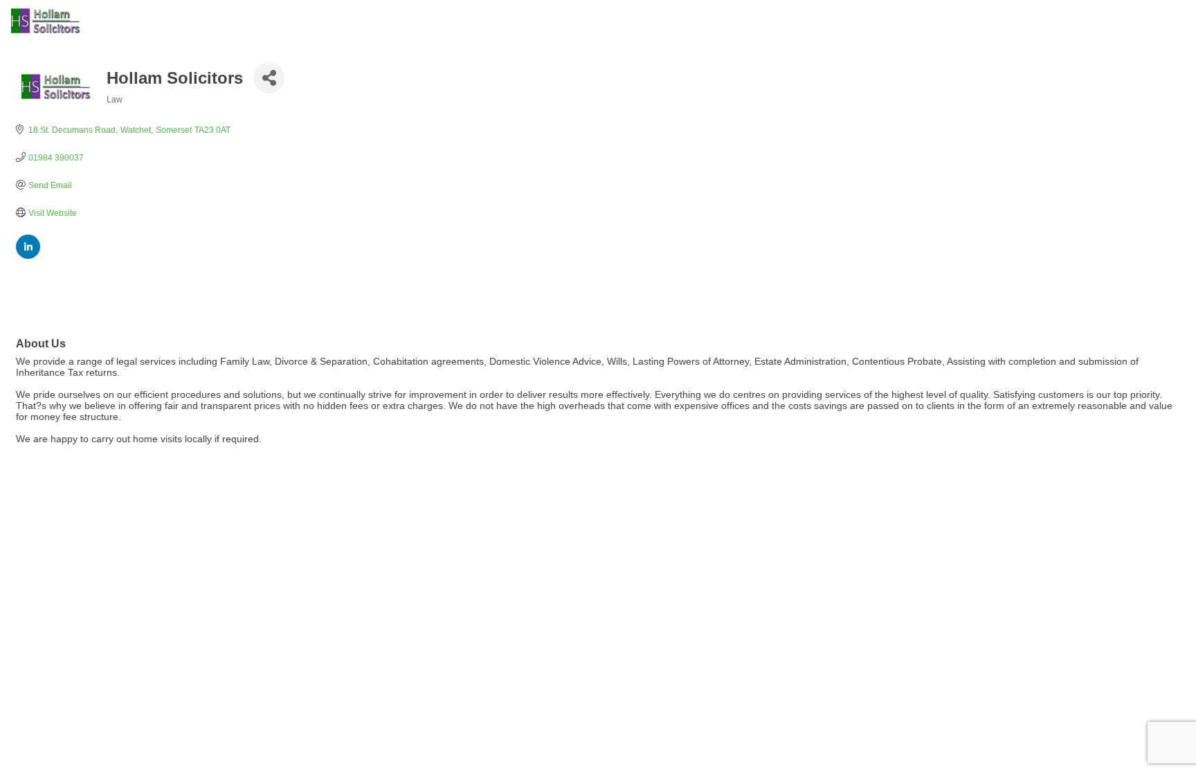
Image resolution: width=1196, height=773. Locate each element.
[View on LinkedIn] (28, 255)
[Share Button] (268, 77)
